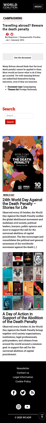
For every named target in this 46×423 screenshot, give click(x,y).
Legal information (23, 377)
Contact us (23, 372)
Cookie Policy (23, 381)
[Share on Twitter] (12, 34)
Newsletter (23, 368)
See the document (22, 57)
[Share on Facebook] (7, 34)
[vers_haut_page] (42, 416)
